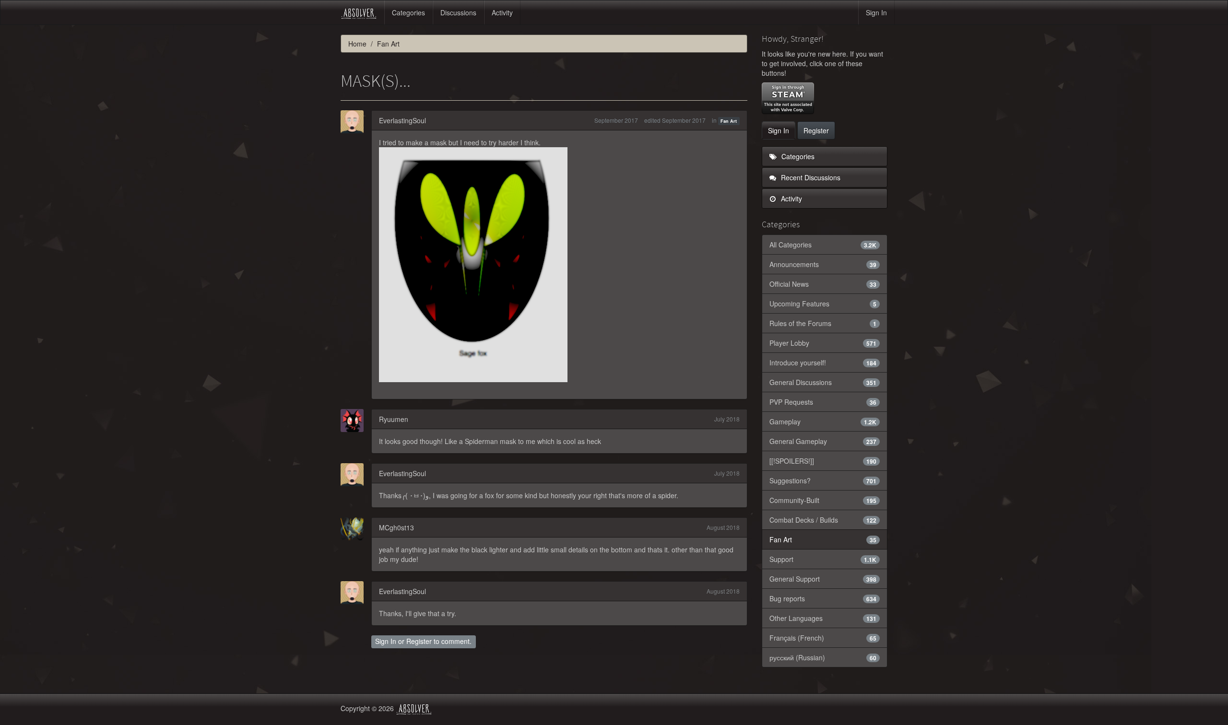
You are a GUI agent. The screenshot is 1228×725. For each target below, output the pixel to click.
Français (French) (823, 638)
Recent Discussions (809, 177)
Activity (502, 12)
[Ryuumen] (355, 420)
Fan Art (728, 121)
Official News (823, 284)
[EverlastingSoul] (355, 121)
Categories (408, 12)
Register (419, 641)
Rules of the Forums (823, 323)
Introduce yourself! (823, 362)
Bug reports (823, 598)
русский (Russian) (823, 657)
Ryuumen (393, 419)
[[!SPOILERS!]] (823, 461)
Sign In (876, 12)
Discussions (458, 12)
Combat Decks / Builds (823, 520)
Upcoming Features (823, 303)
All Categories (823, 244)
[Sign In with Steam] (788, 98)
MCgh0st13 (396, 527)
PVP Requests (823, 402)
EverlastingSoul (402, 120)
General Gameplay (823, 441)
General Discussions (823, 382)
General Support (823, 579)
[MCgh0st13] (355, 528)
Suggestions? (823, 480)
